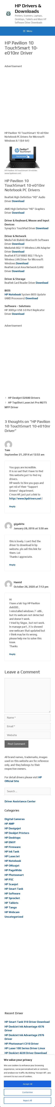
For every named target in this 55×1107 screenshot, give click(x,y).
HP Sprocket (12, 898)
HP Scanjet (11, 884)
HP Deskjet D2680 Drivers (24, 397)
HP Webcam (12, 912)
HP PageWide (13, 870)
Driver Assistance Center (20, 801)
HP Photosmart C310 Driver (22, 1043)
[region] (27, 1081)
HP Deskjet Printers (17, 832)
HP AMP (9, 823)
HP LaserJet (12, 856)
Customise (27, 1092)
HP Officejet (12, 865)
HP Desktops (12, 837)
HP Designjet (13, 828)
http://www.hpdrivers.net (25, 498)
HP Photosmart (14, 874)
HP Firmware (13, 847)
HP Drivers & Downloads (28, 8)
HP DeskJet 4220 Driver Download (26, 1053)
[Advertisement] (27, 95)
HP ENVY (10, 842)
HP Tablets (11, 902)
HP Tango (11, 907)
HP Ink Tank (12, 851)
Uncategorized (14, 916)
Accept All (27, 1084)
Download (18, 201)
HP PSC (9, 879)
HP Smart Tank (14, 888)
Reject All (27, 1100)
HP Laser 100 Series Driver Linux (25, 1048)
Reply (12, 506)
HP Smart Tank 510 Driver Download (27, 1021)
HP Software (12, 893)
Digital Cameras (15, 819)
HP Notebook (13, 294)
